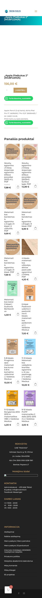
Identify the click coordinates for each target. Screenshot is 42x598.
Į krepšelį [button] (18, 186)
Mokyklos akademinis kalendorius (18, 561)
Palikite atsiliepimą (12, 536)
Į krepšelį (20, 90)
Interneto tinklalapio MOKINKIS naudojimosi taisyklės (17, 551)
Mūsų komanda (10, 565)
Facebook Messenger (13, 492)
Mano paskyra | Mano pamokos (17, 541)
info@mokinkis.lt (19, 490)
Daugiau (18, 424)
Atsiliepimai (9, 532)
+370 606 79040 (25, 487)
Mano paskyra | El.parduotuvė (16, 545)
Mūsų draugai (9, 570)
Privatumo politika (12, 556)
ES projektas (9, 575)
